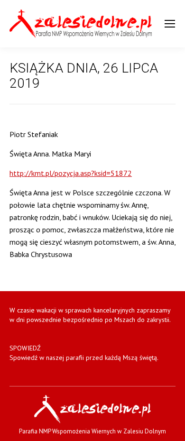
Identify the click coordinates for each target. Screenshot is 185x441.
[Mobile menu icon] (170, 23)
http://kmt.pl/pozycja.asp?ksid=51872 (70, 173)
